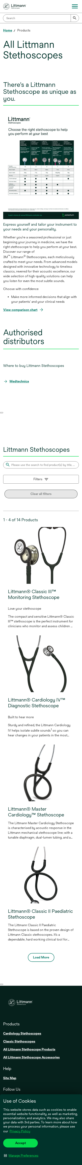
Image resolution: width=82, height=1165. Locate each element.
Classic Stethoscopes (19, 1041)
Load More (41, 957)
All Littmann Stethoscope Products (29, 1049)
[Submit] (75, 18)
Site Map (9, 1078)
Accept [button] (20, 1143)
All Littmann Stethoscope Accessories (31, 1057)
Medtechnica (19, 381)
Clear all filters (41, 494)
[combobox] (41, 18)
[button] (21, 1155)
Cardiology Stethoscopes (22, 1033)
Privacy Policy (20, 1131)
